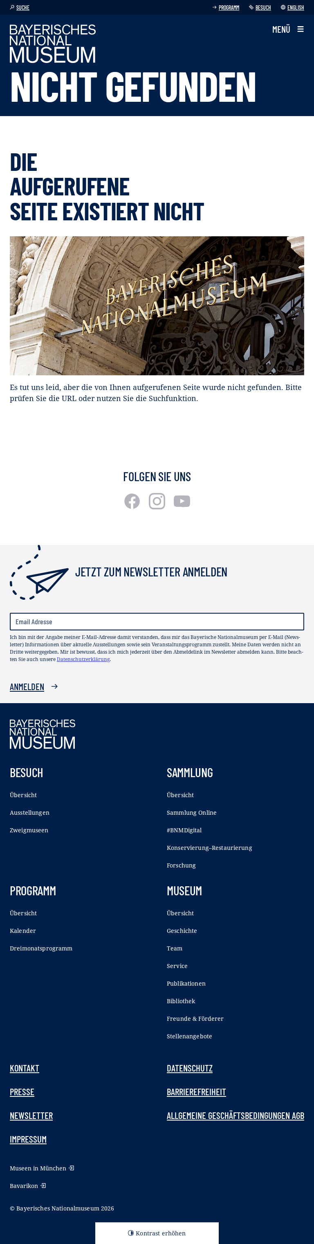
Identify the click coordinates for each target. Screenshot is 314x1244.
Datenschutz (190, 1068)
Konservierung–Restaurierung (209, 848)
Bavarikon (24, 1186)
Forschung (181, 865)
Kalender (23, 931)
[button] (288, 29)
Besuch (263, 7)
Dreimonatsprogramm (41, 948)
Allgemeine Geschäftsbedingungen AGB (235, 1115)
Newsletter (31, 1115)
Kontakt (24, 1068)
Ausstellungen (29, 812)
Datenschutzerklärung (83, 659)
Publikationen (186, 983)
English (295, 7)
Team (175, 948)
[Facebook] (133, 506)
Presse (22, 1091)
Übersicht (23, 795)
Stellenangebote (189, 1036)
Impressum (28, 1139)
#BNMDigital (184, 830)
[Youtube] (181, 506)
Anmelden (27, 686)
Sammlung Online (192, 812)
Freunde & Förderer (195, 1018)
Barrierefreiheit (196, 1091)
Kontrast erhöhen (161, 1233)
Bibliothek (181, 1001)
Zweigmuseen (29, 830)
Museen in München (38, 1168)
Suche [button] (22, 7)
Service (177, 966)
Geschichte (182, 931)
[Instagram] (158, 506)
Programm (229, 7)
